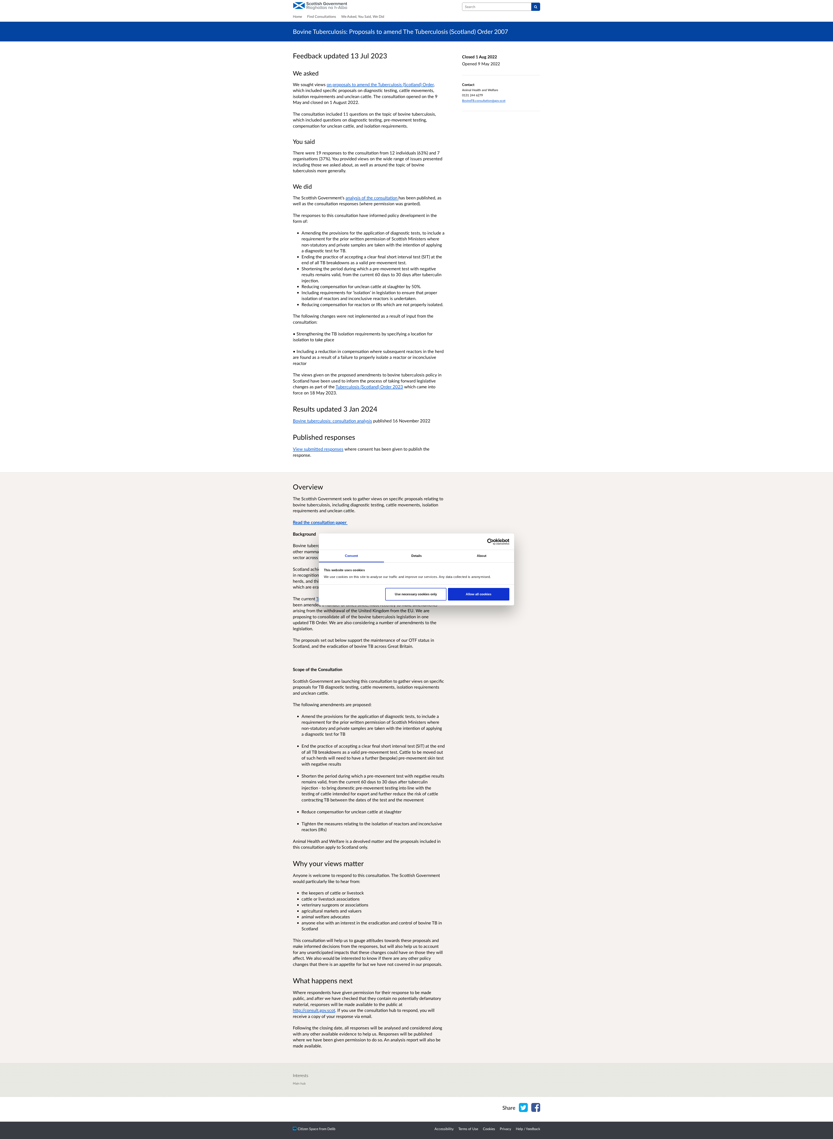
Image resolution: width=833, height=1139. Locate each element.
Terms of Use (468, 1129)
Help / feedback (528, 1129)
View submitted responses (318, 448)
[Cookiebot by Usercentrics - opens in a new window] (490, 541)
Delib (331, 1129)
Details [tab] (416, 556)
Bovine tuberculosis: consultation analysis (332, 420)
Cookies (489, 1129)
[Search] (535, 7)
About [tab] (481, 556)
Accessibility (444, 1129)
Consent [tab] (351, 556)
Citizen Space (308, 1129)
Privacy (505, 1129)
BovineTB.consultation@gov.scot (483, 100)
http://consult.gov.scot (314, 1010)
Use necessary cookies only (416, 594)
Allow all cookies (478, 594)
